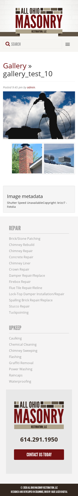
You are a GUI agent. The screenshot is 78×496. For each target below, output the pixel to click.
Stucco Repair (19, 306)
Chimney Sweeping (23, 351)
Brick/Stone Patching (24, 239)
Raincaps (16, 375)
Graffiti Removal (21, 363)
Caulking (15, 338)
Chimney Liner (20, 263)
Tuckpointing (19, 312)
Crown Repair (19, 269)
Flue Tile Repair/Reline (25, 288)
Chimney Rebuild (21, 245)
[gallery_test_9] (59, 158)
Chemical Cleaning (23, 344)
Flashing (15, 357)
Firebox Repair (20, 282)
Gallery (14, 66)
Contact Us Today (39, 454)
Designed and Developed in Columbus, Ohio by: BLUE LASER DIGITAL (39, 492)
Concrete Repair (21, 257)
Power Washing (20, 369)
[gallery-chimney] (27, 158)
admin (31, 87)
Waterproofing (20, 381)
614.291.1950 (39, 439)
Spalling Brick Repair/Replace (31, 300)
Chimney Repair (21, 251)
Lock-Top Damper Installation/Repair (36, 294)
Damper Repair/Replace (27, 276)
